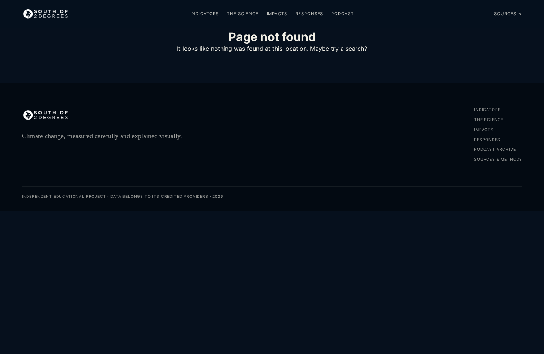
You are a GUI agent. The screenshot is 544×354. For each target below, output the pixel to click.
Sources (508, 13)
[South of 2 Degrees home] (45, 14)
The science (242, 13)
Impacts (277, 13)
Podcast (342, 13)
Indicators (204, 13)
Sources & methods (498, 159)
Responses (309, 13)
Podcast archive (495, 149)
